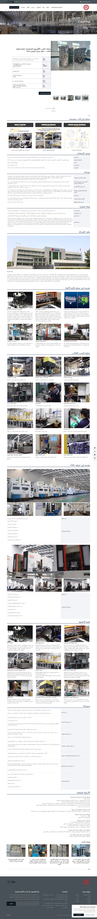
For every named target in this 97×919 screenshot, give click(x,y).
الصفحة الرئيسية (58, 7)
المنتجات (53, 7)
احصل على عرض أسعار (14, 7)
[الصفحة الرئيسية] (86, 7)
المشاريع (39, 7)
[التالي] (89, 97)
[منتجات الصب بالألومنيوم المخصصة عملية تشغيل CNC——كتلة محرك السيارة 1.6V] (70, 56)
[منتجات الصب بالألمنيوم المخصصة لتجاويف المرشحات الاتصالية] (16, 850)
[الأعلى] (94, 458)
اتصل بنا (23, 7)
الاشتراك (11, 903)
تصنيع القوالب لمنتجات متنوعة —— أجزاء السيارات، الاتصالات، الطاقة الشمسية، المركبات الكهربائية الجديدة (37, 861)
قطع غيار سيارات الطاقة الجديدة (60, 903)
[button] (89, 869)
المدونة (88, 903)
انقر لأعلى (8, 914)
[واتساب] (94, 451)
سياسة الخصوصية (60, 915)
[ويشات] (94, 454)
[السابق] (51, 97)
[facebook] (13, 2)
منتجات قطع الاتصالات (48, 903)
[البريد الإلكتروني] (94, 447)
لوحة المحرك (61, 24)
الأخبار (28, 7)
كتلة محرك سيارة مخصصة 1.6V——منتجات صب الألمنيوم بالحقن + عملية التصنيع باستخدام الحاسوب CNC (81, 861)
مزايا (43, 7)
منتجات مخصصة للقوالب (48, 894)
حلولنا (48, 7)
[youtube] (11, 2)
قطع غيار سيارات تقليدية (71, 24)
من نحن (33, 7)
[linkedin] (8, 2)
